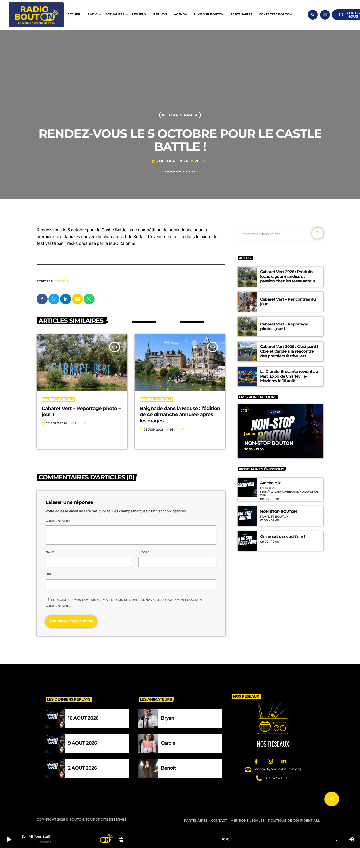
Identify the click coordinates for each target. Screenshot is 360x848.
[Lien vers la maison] (36, 14)
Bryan (167, 718)
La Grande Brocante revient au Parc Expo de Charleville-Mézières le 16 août (289, 376)
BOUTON (61, 281)
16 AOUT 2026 (83, 718)
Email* (143, 552)
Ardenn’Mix (270, 483)
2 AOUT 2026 (82, 768)
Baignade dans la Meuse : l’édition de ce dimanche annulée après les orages (180, 415)
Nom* (50, 552)
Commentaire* (58, 521)
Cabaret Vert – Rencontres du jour (288, 301)
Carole (168, 743)
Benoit (168, 768)
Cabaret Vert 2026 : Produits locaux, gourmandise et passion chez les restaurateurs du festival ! (288, 279)
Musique (253, 434)
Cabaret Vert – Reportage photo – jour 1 (284, 326)
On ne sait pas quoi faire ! (282, 536)
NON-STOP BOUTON (268, 443)
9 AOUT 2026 (82, 743)
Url (49, 574)
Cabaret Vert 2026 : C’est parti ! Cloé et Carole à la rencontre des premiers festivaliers (289, 351)
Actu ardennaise (180, 115)
